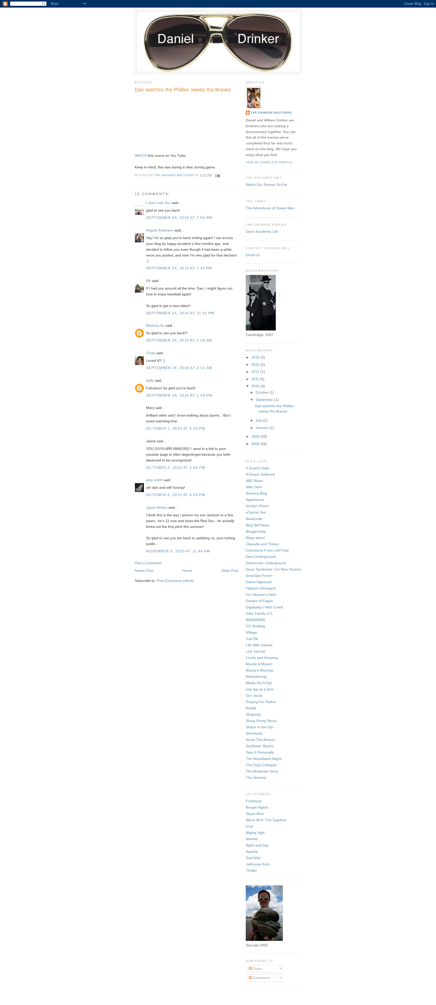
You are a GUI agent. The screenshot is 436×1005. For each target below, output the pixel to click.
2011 (255, 379)
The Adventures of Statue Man (270, 208)
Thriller (251, 870)
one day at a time (260, 689)
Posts (257, 969)
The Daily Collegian (261, 765)
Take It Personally (260, 752)
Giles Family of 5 (259, 613)
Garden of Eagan (259, 601)
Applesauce (255, 500)
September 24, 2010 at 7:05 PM (179, 218)
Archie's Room (257, 506)
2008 (255, 444)
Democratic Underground (266, 563)
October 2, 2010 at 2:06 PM (175, 468)
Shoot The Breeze (260, 740)
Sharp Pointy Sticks (261, 721)
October (262, 392)
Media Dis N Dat (259, 683)
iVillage (251, 632)
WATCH (141, 155)
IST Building (255, 626)
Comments (261, 978)
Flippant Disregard (260, 588)
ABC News (254, 481)
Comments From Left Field (267, 550)
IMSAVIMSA (255, 620)
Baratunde (254, 519)
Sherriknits (254, 733)
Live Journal (255, 651)
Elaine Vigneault (258, 582)
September (265, 400)
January (262, 428)
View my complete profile (269, 162)
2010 (255, 386)
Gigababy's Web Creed (264, 607)
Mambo (252, 839)
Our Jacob (254, 695)
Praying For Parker (261, 702)
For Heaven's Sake (261, 594)
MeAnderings (256, 677)
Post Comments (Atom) (175, 581)
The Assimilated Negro (264, 759)
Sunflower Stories (260, 746)
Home (187, 571)
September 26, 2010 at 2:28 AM (179, 340)
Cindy (150, 353)
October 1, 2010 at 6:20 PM (175, 428)
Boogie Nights (257, 807)
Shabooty (253, 714)
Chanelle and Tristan (262, 544)
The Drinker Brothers (271, 112)
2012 (255, 372)
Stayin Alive (255, 814)
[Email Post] (217, 175)
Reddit (251, 708)
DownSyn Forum (259, 576)
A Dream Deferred (260, 474)
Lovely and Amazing (262, 658)
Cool (249, 826)
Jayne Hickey (156, 507)
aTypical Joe (256, 512)
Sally (150, 380)
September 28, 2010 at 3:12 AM (179, 368)
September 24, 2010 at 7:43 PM (179, 268)
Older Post (229, 571)
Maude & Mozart (259, 664)
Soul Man (253, 858)
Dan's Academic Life (262, 231)
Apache (252, 851)
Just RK (252, 639)
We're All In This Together (266, 820)
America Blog (256, 493)
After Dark (254, 487)
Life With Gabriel (259, 645)
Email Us (253, 255)
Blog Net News (257, 525)
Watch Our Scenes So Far (266, 185)
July (259, 420)
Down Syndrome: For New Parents (273, 569)
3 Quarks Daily (257, 468)
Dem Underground (261, 557)
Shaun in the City (259, 727)
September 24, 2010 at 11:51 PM (180, 313)
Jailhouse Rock (258, 864)
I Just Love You (158, 203)
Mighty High (255, 833)
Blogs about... (257, 538)
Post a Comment (148, 563)
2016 (255, 357)
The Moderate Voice (262, 771)
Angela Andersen (159, 230)
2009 (255, 436)
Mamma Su (155, 325)
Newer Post (144, 571)
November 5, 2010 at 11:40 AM (178, 551)
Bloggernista (256, 531)
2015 (255, 365)
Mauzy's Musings (259, 670)
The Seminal (256, 778)
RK (148, 281)
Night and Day (257, 845)
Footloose (254, 801)
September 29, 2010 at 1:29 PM (179, 395)
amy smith (154, 480)
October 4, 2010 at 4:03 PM (175, 495)
